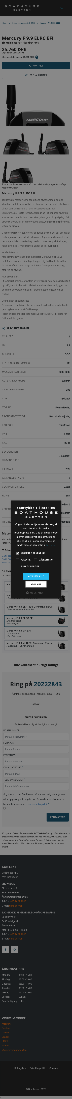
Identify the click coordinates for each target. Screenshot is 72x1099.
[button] (36, 592)
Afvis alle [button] (36, 584)
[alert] (36, 549)
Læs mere (50, 545)
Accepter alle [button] (36, 576)
